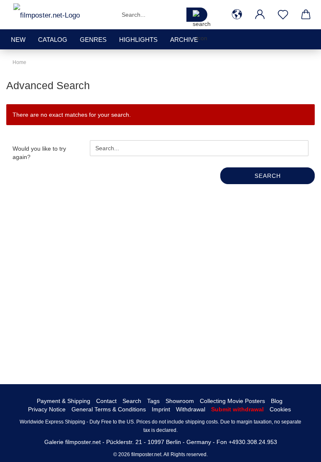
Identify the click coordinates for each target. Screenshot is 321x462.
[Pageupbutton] (298, 449)
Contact (106, 401)
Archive (184, 39)
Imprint (161, 409)
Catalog (52, 39)
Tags (153, 401)
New (18, 39)
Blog (277, 401)
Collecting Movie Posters (232, 401)
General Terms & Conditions (108, 409)
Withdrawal (190, 409)
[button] (236, 14)
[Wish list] (282, 14)
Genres (93, 39)
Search (268, 175)
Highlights (138, 39)
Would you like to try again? (39, 152)
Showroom (180, 401)
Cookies (280, 409)
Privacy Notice (47, 409)
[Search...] (196, 15)
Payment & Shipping (63, 401)
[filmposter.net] (46, 14)
